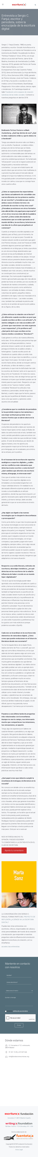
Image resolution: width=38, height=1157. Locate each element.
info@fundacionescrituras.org (19, 1056)
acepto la (17, 1011)
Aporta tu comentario (14, 850)
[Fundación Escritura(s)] (19, 4)
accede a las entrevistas (11, 947)
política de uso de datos (20, 1011)
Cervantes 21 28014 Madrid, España (19, 1118)
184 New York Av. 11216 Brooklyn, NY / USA (19, 1126)
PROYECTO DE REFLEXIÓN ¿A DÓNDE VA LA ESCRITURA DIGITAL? (18, 919)
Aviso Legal (19, 1149)
